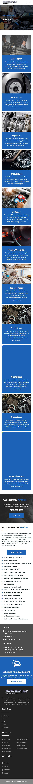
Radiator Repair (16, 288)
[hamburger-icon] (28, 2)
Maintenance (16, 377)
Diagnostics (16, 135)
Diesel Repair (16, 328)
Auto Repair (16, 59)
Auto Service (16, 97)
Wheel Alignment (16, 476)
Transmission (16, 417)
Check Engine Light (16, 250)
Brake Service (16, 174)
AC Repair (16, 212)
